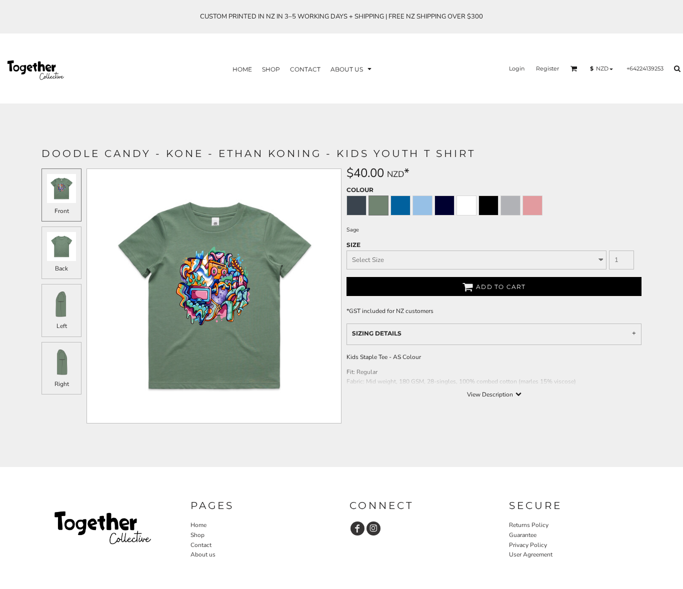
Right (61, 384)
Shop (197, 535)
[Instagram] (373, 529)
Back (61, 268)
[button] (352, 68)
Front (61, 211)
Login (516, 68)
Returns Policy (528, 525)
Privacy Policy (528, 545)
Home (198, 525)
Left (61, 326)
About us (203, 554)
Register (547, 68)
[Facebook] (357, 529)
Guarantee (522, 535)
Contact (201, 545)
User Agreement (530, 554)
